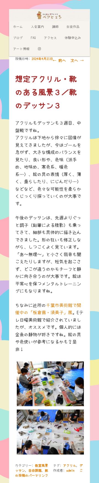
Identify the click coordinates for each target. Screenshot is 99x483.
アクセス (50, 38)
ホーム (18, 26)
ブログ (18, 38)
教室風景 (41, 465)
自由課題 (35, 470)
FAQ (33, 38)
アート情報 (21, 49)
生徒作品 (72, 26)
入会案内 (37, 26)
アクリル (69, 465)
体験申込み (73, 38)
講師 (55, 26)
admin (70, 470)
